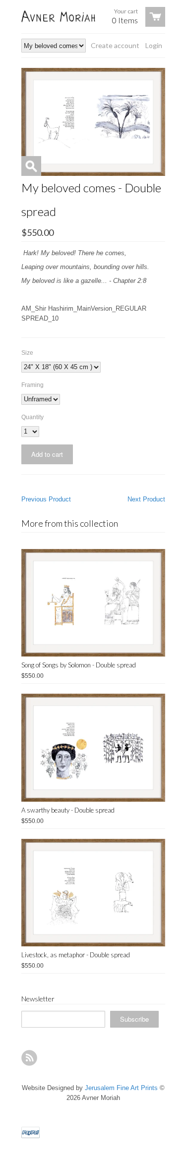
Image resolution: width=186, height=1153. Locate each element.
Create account (115, 45)
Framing (32, 385)
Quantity (32, 417)
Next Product (146, 499)
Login (153, 45)
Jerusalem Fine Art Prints (121, 1088)
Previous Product (46, 499)
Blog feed (29, 1058)
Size (27, 352)
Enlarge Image (31, 166)
